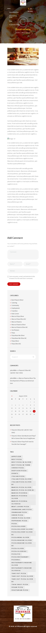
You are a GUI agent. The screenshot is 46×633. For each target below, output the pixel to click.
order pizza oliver (21, 518)
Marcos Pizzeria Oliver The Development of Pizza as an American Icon (23, 380)
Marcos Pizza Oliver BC (19, 319)
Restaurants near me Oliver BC (22, 569)
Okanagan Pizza (19, 512)
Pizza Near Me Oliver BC (19, 338)
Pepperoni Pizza (19, 520)
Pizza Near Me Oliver (18, 335)
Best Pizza (17, 459)
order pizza (17, 515)
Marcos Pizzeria (17, 322)
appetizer (16, 456)
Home (18, 32)
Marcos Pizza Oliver (18, 316)
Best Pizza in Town (21, 465)
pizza (14, 523)
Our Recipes (15, 330)
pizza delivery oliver (22, 529)
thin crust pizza (20, 584)
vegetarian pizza (20, 590)
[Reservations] (23, 56)
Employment (16, 308)
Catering (14, 303)
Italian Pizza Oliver (21, 479)
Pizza (13, 333)
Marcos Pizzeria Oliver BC (20, 327)
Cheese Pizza (18, 468)
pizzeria (16, 560)
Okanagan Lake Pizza (22, 509)
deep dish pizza (19, 470)
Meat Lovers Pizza (20, 506)
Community (15, 305)
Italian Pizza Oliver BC (21, 483)
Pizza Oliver (15, 341)
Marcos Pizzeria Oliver (19, 324)
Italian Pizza (18, 476)
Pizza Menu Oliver (20, 537)
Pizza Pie (16, 554)
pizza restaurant (20, 557)
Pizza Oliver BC (16, 344)
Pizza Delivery (19, 526)
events (15, 473)
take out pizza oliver (22, 576)
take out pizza (19, 573)
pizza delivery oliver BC (22, 533)
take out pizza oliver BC (22, 580)
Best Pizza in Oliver (17, 300)
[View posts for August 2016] (12, 396)
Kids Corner (15, 314)
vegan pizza (17, 587)
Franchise (15, 311)
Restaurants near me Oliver (22, 564)
